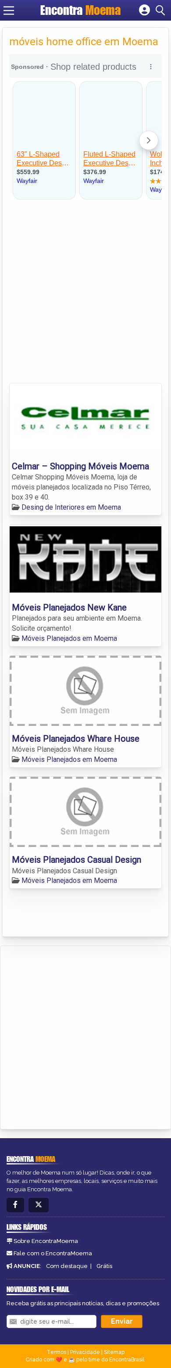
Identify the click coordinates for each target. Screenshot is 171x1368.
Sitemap (114, 1352)
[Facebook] (15, 1205)
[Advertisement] (85, 293)
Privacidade (85, 1352)
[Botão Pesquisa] (161, 10)
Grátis (104, 1266)
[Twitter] (38, 1205)
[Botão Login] (144, 10)
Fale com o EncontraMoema (53, 1253)
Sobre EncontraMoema (46, 1241)
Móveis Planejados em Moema (69, 638)
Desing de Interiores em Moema (71, 507)
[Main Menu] (9, 10)
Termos (56, 1352)
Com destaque (67, 1266)
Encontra (80, 10)
